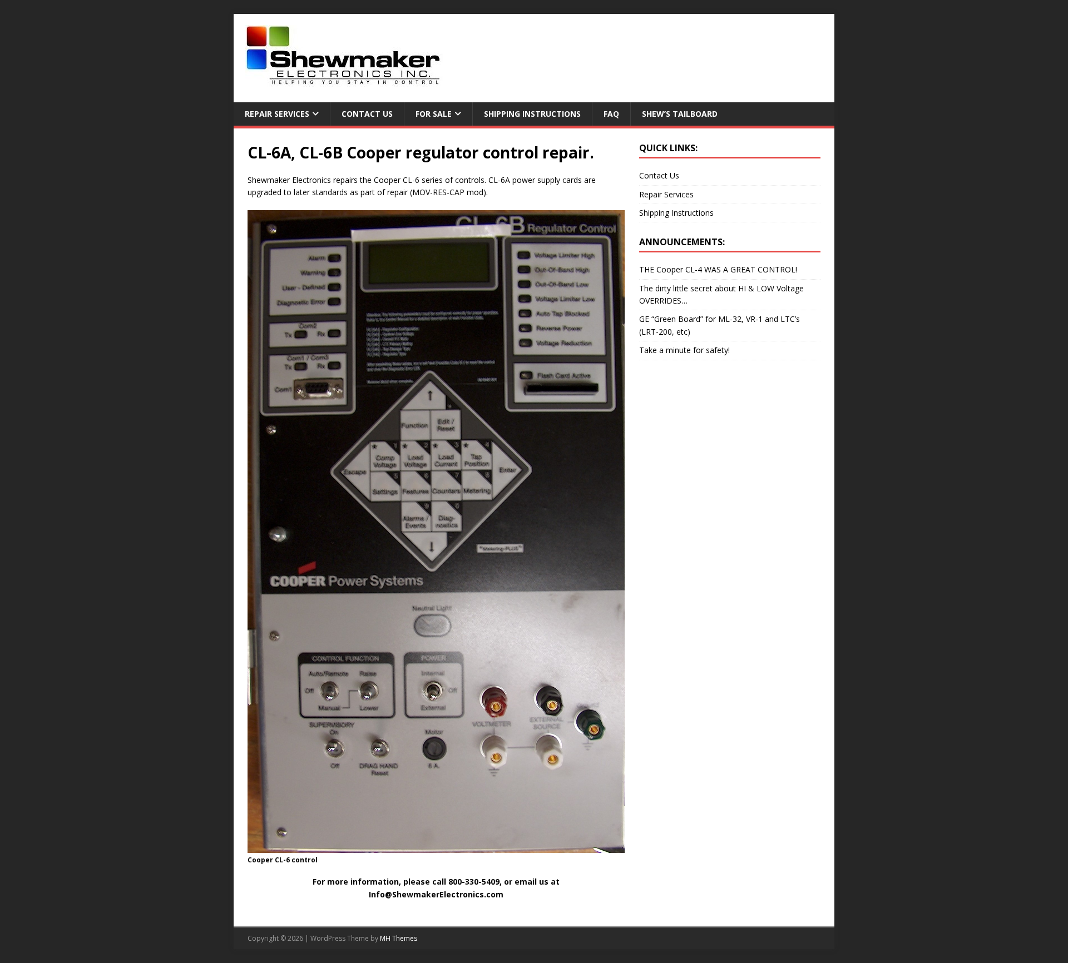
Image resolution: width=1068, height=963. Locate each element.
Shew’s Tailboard (680, 113)
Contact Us (367, 113)
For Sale (434, 113)
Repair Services (277, 113)
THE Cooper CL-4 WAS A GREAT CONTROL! (718, 269)
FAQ (611, 113)
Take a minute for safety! (684, 350)
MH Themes (398, 938)
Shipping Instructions (532, 113)
